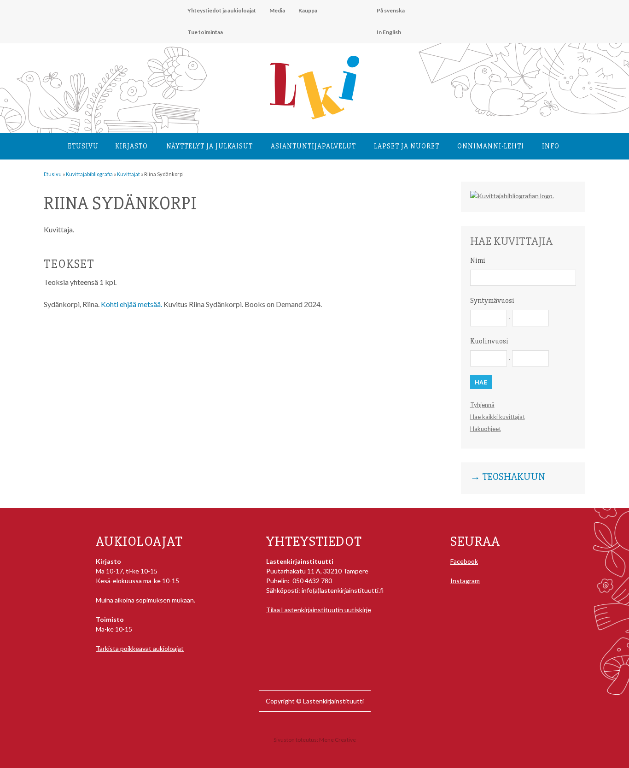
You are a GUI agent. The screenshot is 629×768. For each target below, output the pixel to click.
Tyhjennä (482, 404)
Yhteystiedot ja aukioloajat (221, 10)
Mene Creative (337, 739)
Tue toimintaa (205, 32)
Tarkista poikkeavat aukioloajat (140, 648)
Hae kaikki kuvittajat (497, 416)
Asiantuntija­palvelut (313, 146)
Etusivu (83, 146)
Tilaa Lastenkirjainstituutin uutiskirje (318, 610)
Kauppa (307, 10)
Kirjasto (131, 146)
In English (389, 32)
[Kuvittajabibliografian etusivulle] (512, 196)
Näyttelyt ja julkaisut (209, 146)
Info (550, 146)
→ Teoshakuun (507, 477)
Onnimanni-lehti (490, 146)
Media (277, 10)
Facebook (464, 561)
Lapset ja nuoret (406, 146)
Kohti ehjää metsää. (131, 304)
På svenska (391, 10)
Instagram (465, 581)
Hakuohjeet (485, 428)
